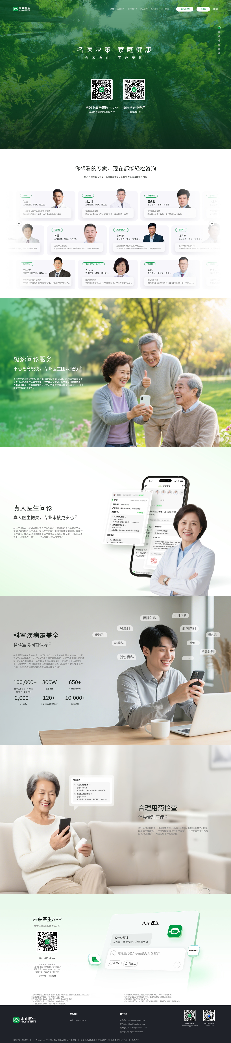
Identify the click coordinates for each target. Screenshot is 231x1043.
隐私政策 (42, 976)
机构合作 (131, 9)
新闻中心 (154, 9)
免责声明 (135, 1040)
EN (215, 9)
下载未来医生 (184, 9)
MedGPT (144, 9)
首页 (112, 9)
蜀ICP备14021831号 (22, 1040)
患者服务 (120, 9)
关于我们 (165, 9)
